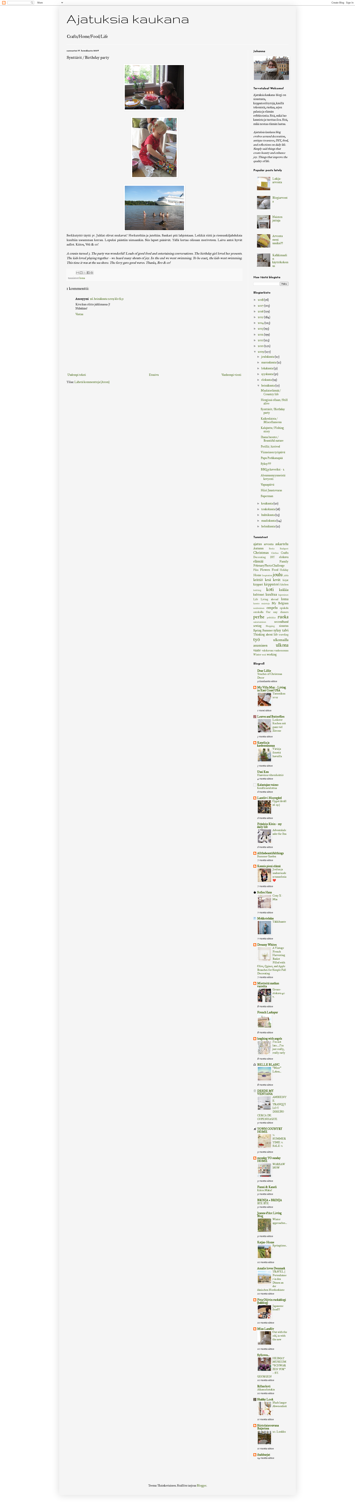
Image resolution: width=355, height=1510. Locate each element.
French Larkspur (267, 1012)
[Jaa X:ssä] (85, 272)
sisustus (283, 626)
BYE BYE (263, 1203)
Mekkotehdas (265, 918)
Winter (257, 654)
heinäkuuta (268, 385)
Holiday (284, 570)
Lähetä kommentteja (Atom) (91, 382)
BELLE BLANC (268, 1064)
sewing (257, 626)
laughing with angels (269, 1038)
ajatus (257, 544)
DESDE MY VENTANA (265, 1092)
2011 (261, 340)
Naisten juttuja (277, 218)
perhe (258, 617)
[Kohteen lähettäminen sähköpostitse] (78, 272)
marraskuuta (269, 362)
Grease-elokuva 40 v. (279, 993)
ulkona (282, 645)
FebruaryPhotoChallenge (269, 565)
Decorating (259, 557)
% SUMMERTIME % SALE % (279, 1140)
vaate (257, 650)
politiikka (271, 617)
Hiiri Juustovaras (271, 490)
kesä (268, 580)
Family (283, 561)
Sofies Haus (264, 892)
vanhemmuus (281, 650)
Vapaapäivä (267, 484)
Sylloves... (263, 1355)
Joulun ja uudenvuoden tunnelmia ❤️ (279, 875)
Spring (257, 630)
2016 (261, 311)
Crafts (284, 553)
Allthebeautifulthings (270, 853)
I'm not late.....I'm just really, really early (279, 1047)
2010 (261, 346)
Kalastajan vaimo (267, 785)
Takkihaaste (279, 921)
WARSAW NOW (279, 1166)
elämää (258, 561)
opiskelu (284, 608)
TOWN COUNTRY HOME (269, 1130)
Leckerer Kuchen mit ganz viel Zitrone (279, 725)
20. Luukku (279, 1431)
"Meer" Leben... (277, 1069)
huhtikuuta (268, 515)
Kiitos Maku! (264, 1190)
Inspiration (267, 575)
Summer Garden (266, 856)
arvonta (268, 544)
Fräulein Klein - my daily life (269, 825)
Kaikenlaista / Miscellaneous (271, 420)
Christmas (261, 552)
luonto (256, 603)
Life (255, 599)
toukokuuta (268, 509)
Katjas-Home (265, 1242)
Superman (267, 496)
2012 (261, 334)
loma (82, 278)
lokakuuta (267, 368)
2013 (261, 328)
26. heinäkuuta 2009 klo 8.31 (107, 299)
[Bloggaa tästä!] (81, 272)
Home (257, 575)
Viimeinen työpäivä (273, 452)
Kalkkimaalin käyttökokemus (280, 260)
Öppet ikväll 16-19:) (279, 802)
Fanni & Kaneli (267, 1187)
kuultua (271, 594)
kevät (276, 580)
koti (270, 589)
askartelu (281, 544)
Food (275, 570)
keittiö (258, 580)
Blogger (201, 1485)
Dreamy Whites (267, 944)
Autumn (258, 548)
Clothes (275, 553)
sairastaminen (259, 622)
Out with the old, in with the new (280, 1335)
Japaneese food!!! (278, 1307)
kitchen (284, 584)
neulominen (258, 608)
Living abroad (269, 599)
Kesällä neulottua (267, 788)
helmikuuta (268, 526)
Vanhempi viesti (231, 375)
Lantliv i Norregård (269, 798)
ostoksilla (258, 612)
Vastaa (79, 314)
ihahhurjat (263, 1454)
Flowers (265, 570)
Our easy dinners (277, 612)
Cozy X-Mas (277, 897)
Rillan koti (264, 1386)
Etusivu (154, 375)
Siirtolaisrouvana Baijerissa (268, 1427)
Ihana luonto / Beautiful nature (272, 438)
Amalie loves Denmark (271, 1268)
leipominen (283, 594)
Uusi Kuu (263, 772)
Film (255, 570)
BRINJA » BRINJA (269, 1200)
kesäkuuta (267, 503)
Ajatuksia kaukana (128, 18)
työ (256, 639)
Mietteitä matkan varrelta (268, 985)
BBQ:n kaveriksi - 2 (272, 469)
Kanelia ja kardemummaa (266, 744)
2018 (261, 299)
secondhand (281, 621)
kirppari (258, 584)
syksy (277, 630)
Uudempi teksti (76, 375)
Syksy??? (266, 463)
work (264, 654)
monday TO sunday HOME (269, 1159)
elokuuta (266, 380)
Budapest (284, 548)
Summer (267, 630)
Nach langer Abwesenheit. (280, 1406)
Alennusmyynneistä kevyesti (273, 477)
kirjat (285, 580)
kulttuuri (258, 594)
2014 (261, 323)
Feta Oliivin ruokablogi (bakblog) (271, 1301)
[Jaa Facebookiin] (88, 272)
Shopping (270, 626)
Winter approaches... (280, 1221)
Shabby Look (265, 1399)
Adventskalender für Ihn (279, 832)
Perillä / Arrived (270, 446)
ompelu (272, 608)
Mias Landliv (265, 1329)
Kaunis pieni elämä (268, 866)
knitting (257, 590)
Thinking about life (265, 634)
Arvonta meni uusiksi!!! (277, 239)
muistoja (265, 603)
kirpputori (271, 584)
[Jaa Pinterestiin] (92, 272)
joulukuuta (268, 356)
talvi (285, 630)
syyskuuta (267, 374)
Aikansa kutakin (266, 1389)
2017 (261, 305)
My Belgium (280, 603)
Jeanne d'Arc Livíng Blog (269, 1214)
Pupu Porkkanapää (272, 458)
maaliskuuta (268, 520)
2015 (261, 317)
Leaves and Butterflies (270, 716)
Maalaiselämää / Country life (270, 392)
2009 (261, 351)
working (272, 654)
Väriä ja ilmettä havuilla (277, 752)
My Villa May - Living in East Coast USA (271, 689)
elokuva (283, 557)
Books (272, 548)
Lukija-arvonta (277, 180)
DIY (272, 557)
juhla (286, 575)
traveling (283, 634)
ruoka (283, 617)
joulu (278, 574)
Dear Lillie (264, 670)
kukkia (283, 590)
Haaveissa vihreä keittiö (270, 775)
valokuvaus (267, 650)
